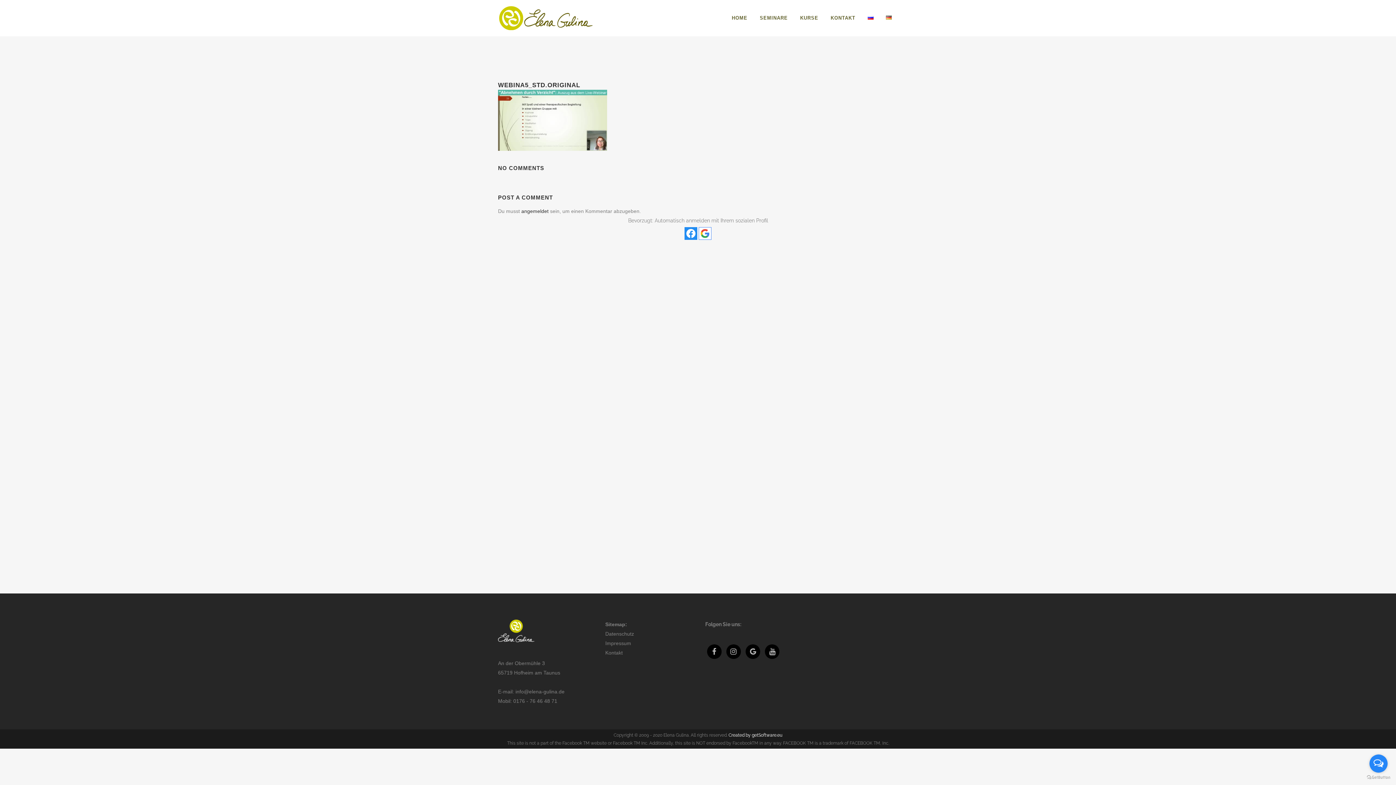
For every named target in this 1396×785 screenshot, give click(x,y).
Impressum (618, 643)
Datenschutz (619, 634)
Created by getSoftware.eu (755, 735)
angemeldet (535, 211)
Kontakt (614, 653)
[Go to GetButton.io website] (1378, 777)
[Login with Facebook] (691, 233)
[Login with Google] (705, 233)
